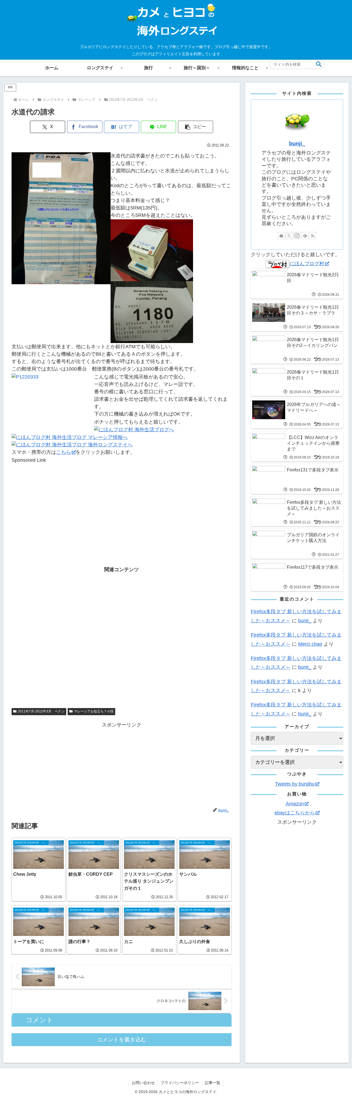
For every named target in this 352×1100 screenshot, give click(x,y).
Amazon (295, 803)
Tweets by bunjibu (295, 784)
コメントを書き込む (121, 1040)
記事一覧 (212, 1082)
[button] (319, 64)
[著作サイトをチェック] (281, 235)
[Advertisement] (122, 502)
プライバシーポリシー (180, 1082)
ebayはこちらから (294, 813)
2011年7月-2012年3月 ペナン (41, 711)
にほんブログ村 (307, 263)
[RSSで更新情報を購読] (312, 235)
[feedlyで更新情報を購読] (305, 235)
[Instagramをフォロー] (297, 235)
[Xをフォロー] (289, 235)
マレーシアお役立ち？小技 (94, 711)
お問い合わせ (143, 1082)
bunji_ (297, 143)
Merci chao (310, 644)
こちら (63, 452)
